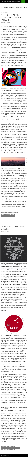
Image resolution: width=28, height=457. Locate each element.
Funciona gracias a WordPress (6, 455)
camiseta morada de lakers (13, 227)
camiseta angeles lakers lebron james (9, 212)
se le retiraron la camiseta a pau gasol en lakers (13, 17)
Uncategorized (4, 12)
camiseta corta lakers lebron (8, 214)
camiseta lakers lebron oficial (8, 446)
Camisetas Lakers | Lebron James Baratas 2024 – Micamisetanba (11, 1)
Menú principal (26, 1)
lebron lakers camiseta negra (8, 449)
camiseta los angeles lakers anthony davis (11, 447)
